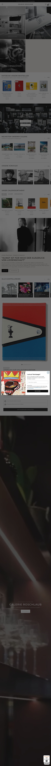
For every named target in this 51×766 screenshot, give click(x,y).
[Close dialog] (48, 372)
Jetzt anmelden (38, 391)
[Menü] (49, 756)
